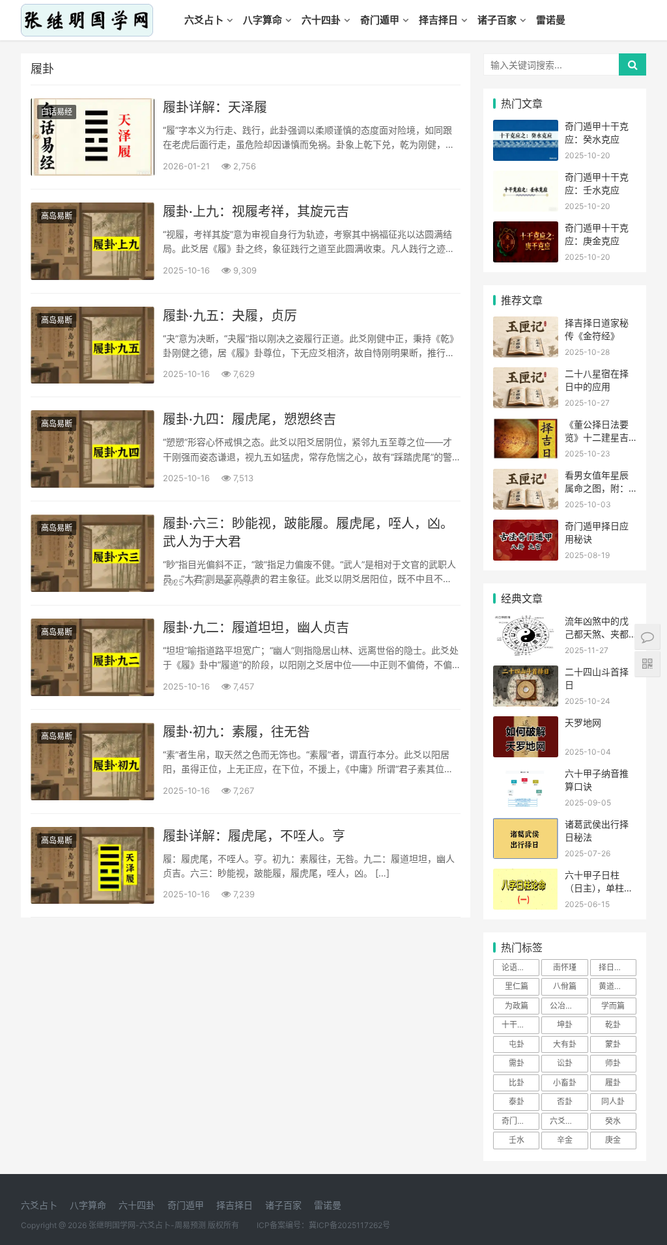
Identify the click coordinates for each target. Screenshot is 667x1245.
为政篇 (516, 1006)
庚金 (613, 1140)
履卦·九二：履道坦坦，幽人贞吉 (256, 628)
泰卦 (516, 1101)
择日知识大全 (617, 967)
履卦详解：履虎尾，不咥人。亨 (254, 836)
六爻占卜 (203, 20)
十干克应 (517, 1024)
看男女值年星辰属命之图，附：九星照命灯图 (597, 487)
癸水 (613, 1121)
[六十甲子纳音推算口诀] (525, 775)
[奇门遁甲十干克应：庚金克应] (525, 229)
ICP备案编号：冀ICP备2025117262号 (323, 1225)
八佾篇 (564, 986)
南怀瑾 (564, 967)
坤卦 (565, 1024)
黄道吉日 (614, 986)
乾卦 (613, 1024)
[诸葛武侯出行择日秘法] (525, 826)
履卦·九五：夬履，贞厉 (230, 316)
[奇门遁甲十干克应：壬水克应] (525, 178)
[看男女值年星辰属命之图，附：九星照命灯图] (525, 477)
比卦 (516, 1082)
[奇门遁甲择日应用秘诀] (525, 527)
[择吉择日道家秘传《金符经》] (525, 324)
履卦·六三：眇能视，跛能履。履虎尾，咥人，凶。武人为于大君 (308, 533)
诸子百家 (497, 20)
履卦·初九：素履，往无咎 (236, 732)
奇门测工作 (520, 1121)
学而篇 (613, 1006)
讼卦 (565, 1063)
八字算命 (262, 20)
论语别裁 (517, 967)
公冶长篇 (565, 1006)
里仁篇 (516, 986)
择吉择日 (438, 20)
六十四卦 (321, 20)
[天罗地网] (525, 724)
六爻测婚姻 (569, 1121)
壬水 (516, 1140)
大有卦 (564, 1044)
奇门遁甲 (379, 20)
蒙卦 (613, 1044)
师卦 (613, 1063)
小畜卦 (564, 1082)
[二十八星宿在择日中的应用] (525, 375)
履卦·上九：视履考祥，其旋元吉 (256, 211)
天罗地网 (583, 722)
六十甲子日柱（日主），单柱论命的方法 (599, 887)
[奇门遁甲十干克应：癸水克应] (525, 127)
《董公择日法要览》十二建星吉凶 (597, 437)
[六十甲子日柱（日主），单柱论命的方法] (525, 876)
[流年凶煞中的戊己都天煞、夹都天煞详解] (525, 622)
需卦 (516, 1063)
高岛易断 (56, 216)
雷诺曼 (550, 20)
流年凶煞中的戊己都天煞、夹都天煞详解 (597, 633)
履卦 (613, 1082)
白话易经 (56, 112)
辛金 (565, 1140)
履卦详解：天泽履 (215, 107)
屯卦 (516, 1044)
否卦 (565, 1101)
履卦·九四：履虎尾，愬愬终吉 (249, 419)
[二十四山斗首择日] (525, 673)
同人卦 (613, 1101)
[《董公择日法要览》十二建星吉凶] (525, 426)
